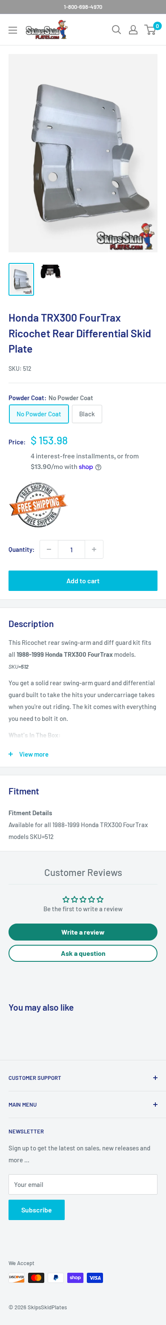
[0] (150, 30)
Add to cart (83, 580)
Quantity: (21, 549)
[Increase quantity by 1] (94, 549)
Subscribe (36, 1210)
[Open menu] (13, 30)
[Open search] (116, 29)
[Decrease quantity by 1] (49, 549)
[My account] (133, 29)
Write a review (83, 932)
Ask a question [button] (83, 953)
